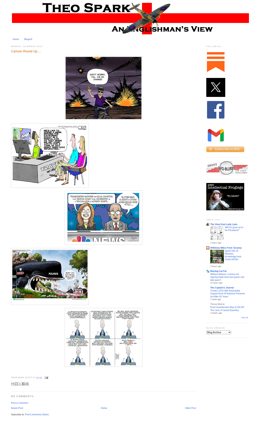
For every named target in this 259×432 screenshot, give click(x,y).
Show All (244, 318)
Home (16, 39)
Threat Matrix (217, 304)
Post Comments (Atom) (37, 414)
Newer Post (17, 408)
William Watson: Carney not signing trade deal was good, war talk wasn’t (227, 277)
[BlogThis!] (16, 384)
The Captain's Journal (222, 287)
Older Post (190, 408)
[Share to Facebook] (23, 384)
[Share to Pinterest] (27, 384)
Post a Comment (19, 403)
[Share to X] (20, 384)
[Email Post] (46, 377)
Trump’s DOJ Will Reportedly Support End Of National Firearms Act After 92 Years (227, 293)
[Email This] (13, 384)
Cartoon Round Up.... (26, 51)
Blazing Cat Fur (218, 271)
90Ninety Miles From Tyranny (226, 248)
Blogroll (28, 39)
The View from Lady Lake (223, 224)
